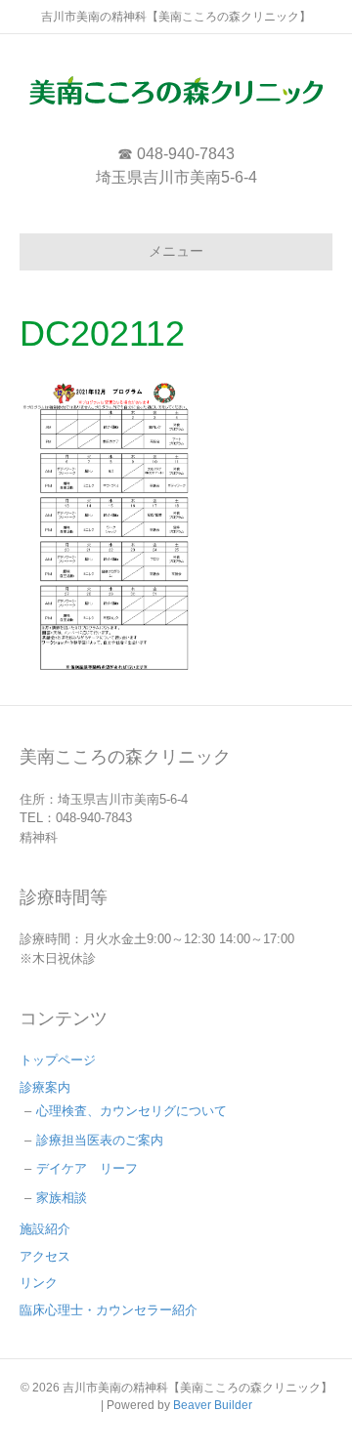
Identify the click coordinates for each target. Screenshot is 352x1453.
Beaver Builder (212, 1405)
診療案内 (45, 1087)
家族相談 (61, 1197)
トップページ (58, 1060)
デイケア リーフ (87, 1168)
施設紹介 (45, 1229)
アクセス (45, 1256)
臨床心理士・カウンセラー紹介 (109, 1310)
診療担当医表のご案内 (99, 1140)
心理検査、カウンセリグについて (131, 1110)
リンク (39, 1282)
